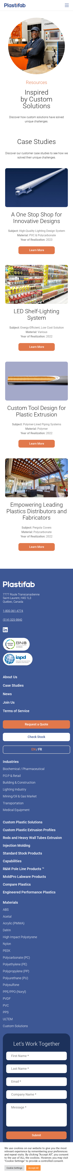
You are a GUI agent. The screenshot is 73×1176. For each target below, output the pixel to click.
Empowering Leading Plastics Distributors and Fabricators (36, 511)
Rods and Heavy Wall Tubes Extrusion (32, 838)
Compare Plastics (17, 884)
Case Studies (13, 685)
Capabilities (12, 861)
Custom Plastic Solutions (22, 822)
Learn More (36, 250)
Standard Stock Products (22, 853)
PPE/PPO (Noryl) (14, 991)
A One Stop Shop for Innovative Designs (36, 217)
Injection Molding (16, 845)
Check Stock (36, 737)
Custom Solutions (15, 1026)
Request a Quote (36, 724)
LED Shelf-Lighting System (36, 314)
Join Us (9, 702)
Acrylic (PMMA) (13, 923)
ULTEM (8, 1019)
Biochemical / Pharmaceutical (23, 769)
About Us (10, 677)
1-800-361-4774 (13, 611)
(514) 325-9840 (12, 619)
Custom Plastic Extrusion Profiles (29, 830)
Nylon (7, 944)
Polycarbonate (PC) (16, 957)
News (7, 694)
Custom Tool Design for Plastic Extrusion (36, 411)
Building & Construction (19, 782)
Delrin (7, 930)
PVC (6, 1005)
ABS (6, 909)
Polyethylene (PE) (15, 964)
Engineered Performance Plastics (29, 892)
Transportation (13, 803)
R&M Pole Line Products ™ (23, 869)
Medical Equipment (16, 810)
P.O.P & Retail (12, 776)
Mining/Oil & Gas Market (20, 796)
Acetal (7, 916)
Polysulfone (11, 985)
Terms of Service (16, 711)
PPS (6, 1012)
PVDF (7, 998)
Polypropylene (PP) (16, 971)
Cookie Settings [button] (14, 1168)
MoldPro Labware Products (24, 876)
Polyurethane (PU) (15, 978)
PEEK (6, 950)
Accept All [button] (33, 1168)
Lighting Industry (14, 789)
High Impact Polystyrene (20, 937)
